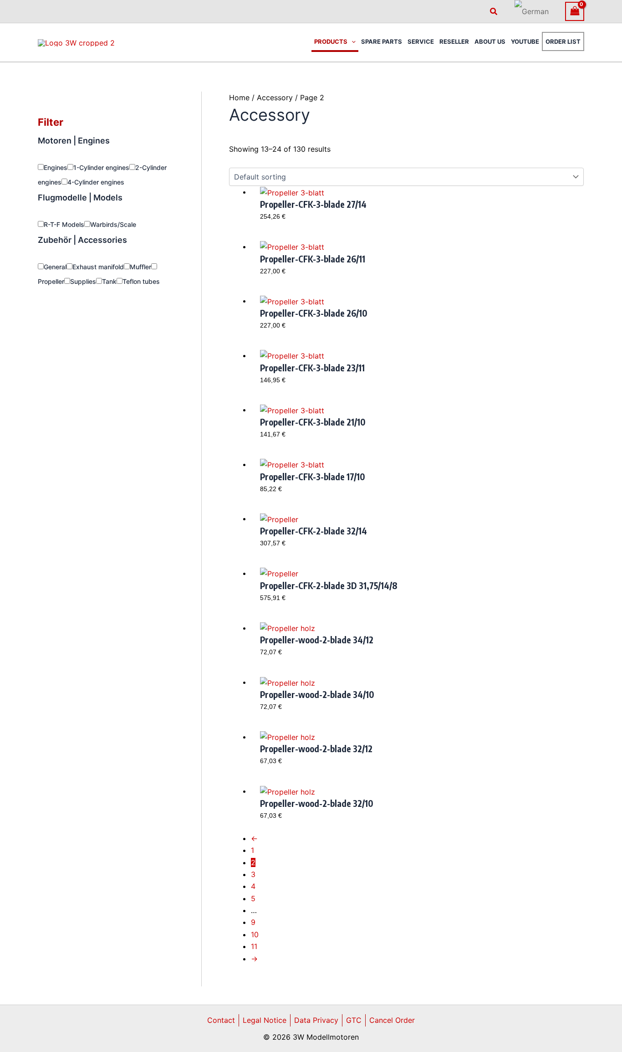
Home (239, 97)
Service (421, 41)
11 (254, 946)
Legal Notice (264, 1020)
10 (255, 934)
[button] (494, 11)
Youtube (525, 41)
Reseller (454, 41)
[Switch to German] (531, 11)
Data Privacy (316, 1020)
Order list (563, 41)
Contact (221, 1020)
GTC (354, 1020)
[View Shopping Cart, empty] (574, 11)
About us (489, 41)
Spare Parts (381, 41)
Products (330, 41)
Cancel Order (392, 1020)
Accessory (275, 97)
